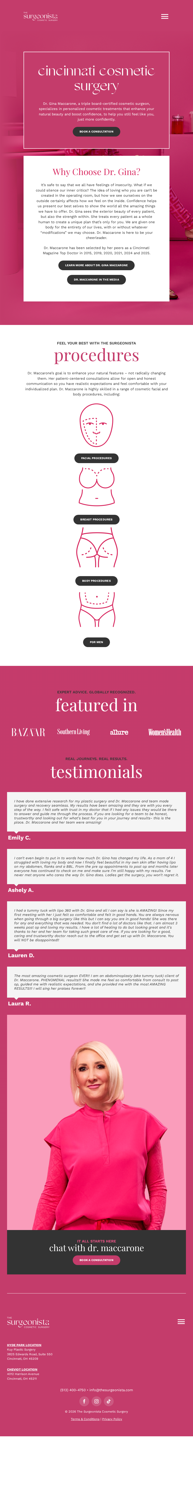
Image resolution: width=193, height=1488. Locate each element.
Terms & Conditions (85, 1419)
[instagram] (96, 1401)
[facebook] (84, 1401)
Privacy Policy (112, 1419)
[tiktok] (109, 1401)
